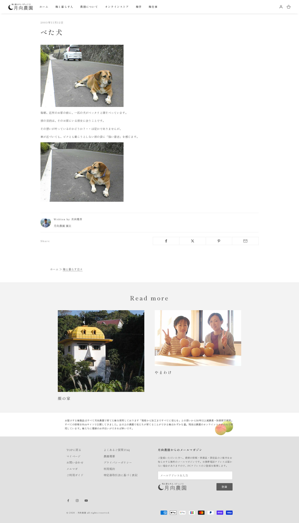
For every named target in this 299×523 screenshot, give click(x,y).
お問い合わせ (74, 462)
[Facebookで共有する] (166, 241)
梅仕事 (153, 6)
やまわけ (163, 372)
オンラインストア (117, 6)
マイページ (73, 456)
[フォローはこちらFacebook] (68, 500)
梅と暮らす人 (64, 6)
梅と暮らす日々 (73, 269)
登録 (224, 486)
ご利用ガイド (74, 475)
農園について (89, 6)
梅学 (139, 6)
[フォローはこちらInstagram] (77, 500)
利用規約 (109, 469)
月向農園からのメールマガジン (180, 450)
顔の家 (64, 398)
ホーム (43, 6)
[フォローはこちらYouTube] (86, 500)
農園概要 (109, 456)
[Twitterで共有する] (192, 241)
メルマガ (72, 469)
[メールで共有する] (245, 241)
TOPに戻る (73, 450)
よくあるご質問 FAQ (117, 450)
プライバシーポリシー (118, 462)
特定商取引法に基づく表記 (121, 475)
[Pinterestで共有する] (219, 241)
